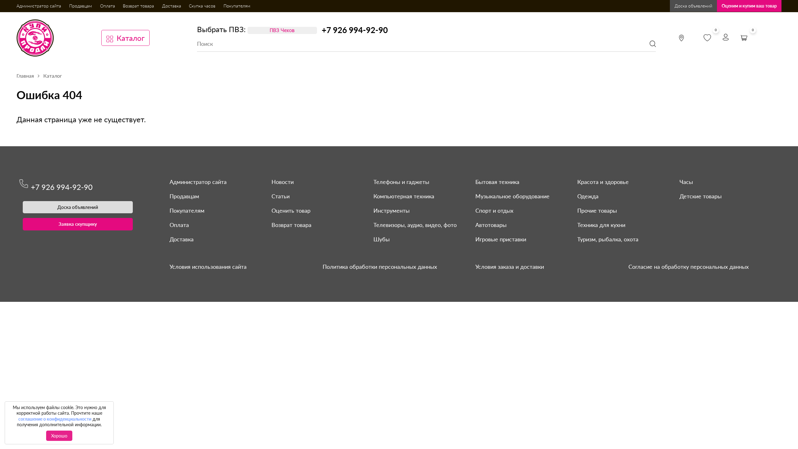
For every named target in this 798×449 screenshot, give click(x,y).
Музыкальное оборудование (512, 196)
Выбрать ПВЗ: (221, 29)
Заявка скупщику (78, 224)
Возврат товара (138, 5)
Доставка (171, 5)
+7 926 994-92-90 (355, 30)
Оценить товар (291, 210)
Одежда (587, 196)
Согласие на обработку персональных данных (688, 266)
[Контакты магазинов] (681, 38)
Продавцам (80, 5)
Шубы (381, 239)
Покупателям (237, 5)
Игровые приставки (500, 239)
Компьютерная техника (403, 196)
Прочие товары (597, 210)
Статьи (281, 196)
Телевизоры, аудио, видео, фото (415, 224)
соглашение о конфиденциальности (54, 419)
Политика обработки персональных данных (380, 266)
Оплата (107, 5)
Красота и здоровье (603, 181)
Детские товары (701, 196)
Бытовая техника (497, 181)
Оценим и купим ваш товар (749, 5)
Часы (686, 181)
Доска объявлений (693, 5)
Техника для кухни (601, 224)
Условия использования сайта (208, 266)
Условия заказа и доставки (509, 266)
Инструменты (391, 210)
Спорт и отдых (494, 210)
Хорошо (59, 435)
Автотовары (491, 224)
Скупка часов (202, 5)
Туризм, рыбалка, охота (607, 239)
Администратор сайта (39, 5)
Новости (283, 181)
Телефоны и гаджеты (401, 181)
